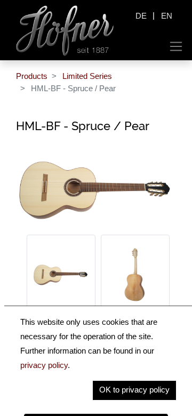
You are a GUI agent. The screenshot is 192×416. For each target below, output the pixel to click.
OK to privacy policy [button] (134, 389)
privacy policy (44, 365)
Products (31, 76)
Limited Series (87, 76)
